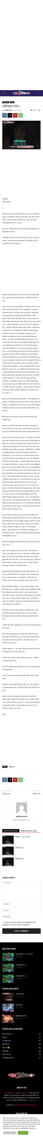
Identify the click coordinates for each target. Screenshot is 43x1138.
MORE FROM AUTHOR (29, 831)
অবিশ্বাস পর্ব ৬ (19, 848)
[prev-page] (3, 869)
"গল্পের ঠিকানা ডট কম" (10, 1093)
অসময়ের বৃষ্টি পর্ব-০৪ (21, 965)
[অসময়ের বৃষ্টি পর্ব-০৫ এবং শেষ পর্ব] (8, 957)
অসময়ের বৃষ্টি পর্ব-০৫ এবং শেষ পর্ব (24, 954)
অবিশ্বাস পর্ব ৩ (6, 794)
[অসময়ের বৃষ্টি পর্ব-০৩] (8, 979)
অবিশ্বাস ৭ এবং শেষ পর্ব (22, 837)
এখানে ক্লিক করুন (31, 1100)
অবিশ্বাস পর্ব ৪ (12, 767)
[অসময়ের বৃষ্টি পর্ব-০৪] (8, 968)
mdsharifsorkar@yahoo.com (26, 1105)
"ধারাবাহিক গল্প (5, 102)
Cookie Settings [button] (10, 1133)
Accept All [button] (23, 1133)
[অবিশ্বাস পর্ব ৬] (8, 851)
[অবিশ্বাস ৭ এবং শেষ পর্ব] (8, 840)
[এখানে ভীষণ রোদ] (8, 997)
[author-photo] (21, 813)
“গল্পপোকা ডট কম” (24, 1093)
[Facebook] (4, 115)
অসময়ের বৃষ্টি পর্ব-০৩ (21, 976)
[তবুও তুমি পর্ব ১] (8, 1008)
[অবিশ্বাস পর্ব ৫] (8, 861)
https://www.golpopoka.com (21, 820)
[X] (10, 115)
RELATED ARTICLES (11, 831)
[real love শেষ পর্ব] (8, 1019)
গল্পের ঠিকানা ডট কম (8, 110)
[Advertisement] (21, 22)
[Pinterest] (15, 115)
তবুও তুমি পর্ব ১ (19, 1005)
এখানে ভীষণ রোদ (20, 994)
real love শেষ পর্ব (21, 1016)
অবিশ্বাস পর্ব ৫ (36, 794)
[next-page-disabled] (7, 869)
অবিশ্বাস (12, 102)
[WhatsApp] (20, 115)
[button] (4, 93)
